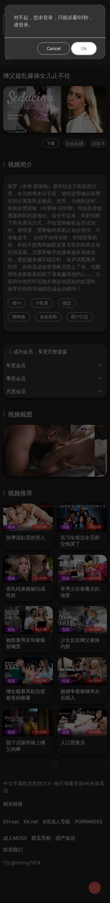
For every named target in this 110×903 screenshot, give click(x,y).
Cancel (54, 48)
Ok (84, 48)
